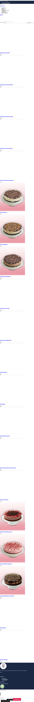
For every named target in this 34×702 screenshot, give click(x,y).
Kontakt (3, 11)
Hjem (2, 19)
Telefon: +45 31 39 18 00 (5, 3)
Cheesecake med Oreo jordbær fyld (6, 84)
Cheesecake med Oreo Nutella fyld (6, 148)
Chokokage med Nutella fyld (5, 276)
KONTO (1, 15)
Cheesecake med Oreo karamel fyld (6, 116)
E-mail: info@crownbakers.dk (6, 2)
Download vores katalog (17, 662)
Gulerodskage (2, 404)
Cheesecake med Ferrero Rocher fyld (6, 180)
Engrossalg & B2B (5, 10)
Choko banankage (3, 212)
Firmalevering (5, 12)
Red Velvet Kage (3, 627)
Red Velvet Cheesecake (4, 499)
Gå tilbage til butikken (11, 699)
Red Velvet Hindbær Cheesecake (6, 563)
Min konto (4, 9)
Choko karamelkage (3, 244)
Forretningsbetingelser (5, 679)
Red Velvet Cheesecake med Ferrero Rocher (8, 467)
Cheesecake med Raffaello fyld (5, 340)
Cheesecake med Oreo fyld (5, 52)
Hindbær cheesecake (4, 659)
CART (1, 14)
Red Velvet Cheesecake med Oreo (6, 531)
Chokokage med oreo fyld (4, 308)
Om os (3, 8)
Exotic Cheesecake (3, 372)
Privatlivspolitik (4, 678)
